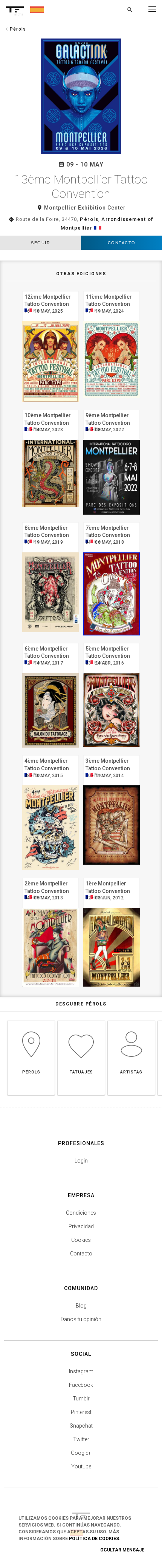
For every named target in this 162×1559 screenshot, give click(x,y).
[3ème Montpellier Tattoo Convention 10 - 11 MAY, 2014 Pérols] (111, 754)
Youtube (81, 1466)
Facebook (81, 1385)
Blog (81, 1306)
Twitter (81, 1439)
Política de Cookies (94, 1538)
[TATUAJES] (81, 1020)
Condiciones (81, 1213)
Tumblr (81, 1399)
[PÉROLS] (31, 1020)
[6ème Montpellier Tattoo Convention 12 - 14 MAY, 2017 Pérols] (50, 642)
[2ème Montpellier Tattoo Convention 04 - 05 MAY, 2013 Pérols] (50, 877)
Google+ (81, 1453)
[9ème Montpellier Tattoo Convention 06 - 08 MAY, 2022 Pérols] (111, 409)
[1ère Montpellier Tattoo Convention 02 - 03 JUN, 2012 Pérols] (111, 877)
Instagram (81, 1371)
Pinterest (81, 1412)
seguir (40, 243)
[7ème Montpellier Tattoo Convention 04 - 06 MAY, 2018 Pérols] (111, 521)
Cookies (81, 1240)
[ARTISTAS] (131, 1020)
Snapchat (81, 1426)
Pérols (89, 219)
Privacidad (81, 1226)
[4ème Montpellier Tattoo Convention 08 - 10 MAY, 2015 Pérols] (50, 754)
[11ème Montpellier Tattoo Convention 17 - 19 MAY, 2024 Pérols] (111, 290)
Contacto (122, 243)
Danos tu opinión (81, 1319)
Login (81, 1161)
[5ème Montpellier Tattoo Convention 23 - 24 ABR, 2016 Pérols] (111, 642)
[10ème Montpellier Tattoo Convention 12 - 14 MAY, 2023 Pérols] (50, 409)
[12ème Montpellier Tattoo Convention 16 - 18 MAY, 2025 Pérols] (50, 290)
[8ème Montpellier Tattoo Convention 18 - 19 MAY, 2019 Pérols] (50, 521)
